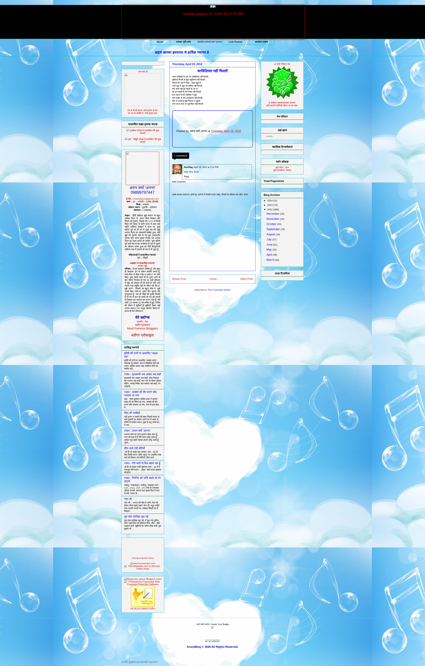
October (271, 224)
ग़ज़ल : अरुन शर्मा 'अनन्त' (137, 430)
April (269, 254)
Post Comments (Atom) (219, 290)
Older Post (246, 279)
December (272, 213)
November (272, 218)
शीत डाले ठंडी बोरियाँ (134, 448)
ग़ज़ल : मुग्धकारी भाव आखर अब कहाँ (142, 374)
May (269, 249)
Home (160, 41)
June (269, 244)
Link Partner (235, 41)
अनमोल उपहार (261, 41)
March (270, 259)
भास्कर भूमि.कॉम (183, 41)
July (269, 239)
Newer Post (179, 279)
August (270, 234)
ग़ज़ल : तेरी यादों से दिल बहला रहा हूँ (142, 463)
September (273, 229)
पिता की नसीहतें (132, 413)
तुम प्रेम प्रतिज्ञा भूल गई (136, 516)
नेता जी (128, 499)
